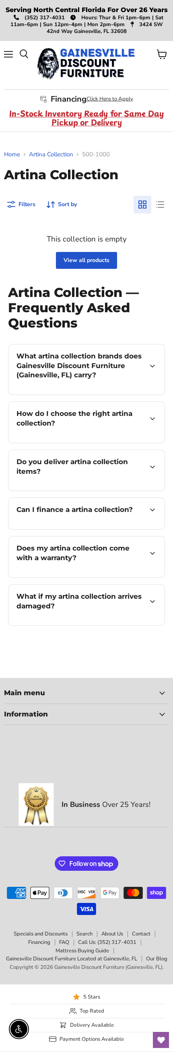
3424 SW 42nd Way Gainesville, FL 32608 (105, 28)
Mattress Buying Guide (82, 950)
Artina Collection (51, 154)
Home (12, 154)
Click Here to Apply (109, 98)
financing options (73, 528)
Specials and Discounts (41, 933)
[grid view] (142, 204)
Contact (141, 933)
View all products (86, 260)
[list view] (160, 204)
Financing (39, 942)
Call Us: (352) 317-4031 (107, 942)
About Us (112, 933)
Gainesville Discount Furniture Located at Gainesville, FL (71, 958)
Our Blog (156, 958)
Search (84, 933)
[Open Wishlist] (161, 1040)
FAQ (64, 942)
